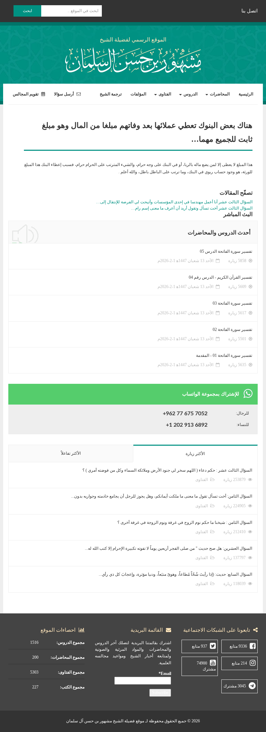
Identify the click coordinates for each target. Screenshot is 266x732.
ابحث (27, 10)
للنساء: (243, 424)
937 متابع (199, 646)
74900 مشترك (206, 666)
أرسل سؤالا (64, 94)
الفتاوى (164, 94)
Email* (165, 673)
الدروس (190, 94)
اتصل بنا (249, 10)
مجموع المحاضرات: (68, 657)
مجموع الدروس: (70, 642)
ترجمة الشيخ (111, 94)
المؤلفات (138, 94)
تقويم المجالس (26, 94)
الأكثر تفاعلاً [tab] (71, 453)
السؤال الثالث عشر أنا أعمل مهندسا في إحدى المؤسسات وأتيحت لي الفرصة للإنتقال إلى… (174, 202)
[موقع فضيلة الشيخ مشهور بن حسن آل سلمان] (133, 59)
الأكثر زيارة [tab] (195, 453)
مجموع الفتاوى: (71, 672)
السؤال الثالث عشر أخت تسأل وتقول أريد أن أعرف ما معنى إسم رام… (191, 208)
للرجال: (242, 413)
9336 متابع (238, 646)
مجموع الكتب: (72, 687)
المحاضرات (219, 94)
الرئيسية (246, 94)
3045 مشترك (234, 686)
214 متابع (239, 663)
